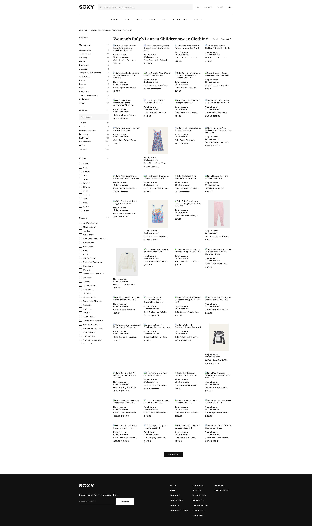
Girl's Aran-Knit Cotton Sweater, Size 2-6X (156, 261)
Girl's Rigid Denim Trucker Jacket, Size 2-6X (125, 140)
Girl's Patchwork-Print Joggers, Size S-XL (125, 213)
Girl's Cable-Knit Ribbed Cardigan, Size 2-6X (187, 112)
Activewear (84, 54)
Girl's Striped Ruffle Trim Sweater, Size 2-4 (217, 360)
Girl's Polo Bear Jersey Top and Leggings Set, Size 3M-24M (187, 215)
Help (230, 7)
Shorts (82, 84)
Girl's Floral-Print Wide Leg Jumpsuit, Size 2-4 (156, 163)
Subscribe (125, 502)
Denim (82, 61)
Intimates (84, 65)
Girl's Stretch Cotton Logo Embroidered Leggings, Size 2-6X (125, 60)
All (80, 30)
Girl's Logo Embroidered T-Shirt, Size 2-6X (217, 412)
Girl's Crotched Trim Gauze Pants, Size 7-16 (187, 188)
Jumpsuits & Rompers (90, 72)
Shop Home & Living (179, 510)
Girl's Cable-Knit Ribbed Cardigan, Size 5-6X (156, 412)
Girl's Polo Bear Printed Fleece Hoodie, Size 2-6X (187, 58)
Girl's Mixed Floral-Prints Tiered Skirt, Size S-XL (125, 412)
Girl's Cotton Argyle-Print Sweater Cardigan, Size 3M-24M (187, 312)
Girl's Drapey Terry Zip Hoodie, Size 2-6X (217, 188)
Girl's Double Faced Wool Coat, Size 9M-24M (156, 85)
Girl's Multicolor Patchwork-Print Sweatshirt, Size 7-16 (125, 115)
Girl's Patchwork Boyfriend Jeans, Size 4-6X (187, 337)
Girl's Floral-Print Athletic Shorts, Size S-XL (217, 437)
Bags (152, 19)
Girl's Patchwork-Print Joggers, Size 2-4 (156, 385)
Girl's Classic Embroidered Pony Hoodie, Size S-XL (125, 337)
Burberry (83, 134)
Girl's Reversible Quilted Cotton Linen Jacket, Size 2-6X (156, 60)
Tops (81, 103)
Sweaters (84, 91)
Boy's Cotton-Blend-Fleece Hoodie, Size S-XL (217, 85)
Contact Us (198, 515)
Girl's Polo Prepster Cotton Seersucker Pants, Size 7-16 (217, 387)
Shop (197, 7)
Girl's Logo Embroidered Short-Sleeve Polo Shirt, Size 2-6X (125, 87)
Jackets (83, 69)
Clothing (83, 57)
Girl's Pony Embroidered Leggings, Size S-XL (217, 236)
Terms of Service (200, 505)
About (221, 7)
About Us (197, 490)
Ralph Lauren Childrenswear (97, 30)
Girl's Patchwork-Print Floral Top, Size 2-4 (156, 236)
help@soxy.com (222, 490)
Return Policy (198, 500)
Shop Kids (174, 505)
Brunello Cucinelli (87, 130)
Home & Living (180, 19)
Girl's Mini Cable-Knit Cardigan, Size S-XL (125, 284)
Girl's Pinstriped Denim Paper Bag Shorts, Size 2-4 (125, 188)
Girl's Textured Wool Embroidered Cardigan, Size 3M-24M (217, 142)
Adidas (82, 123)
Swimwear (84, 99)
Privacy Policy (199, 510)
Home (172, 490)
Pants (82, 80)
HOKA (82, 145)
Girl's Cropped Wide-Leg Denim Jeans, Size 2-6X (217, 309)
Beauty (198, 19)
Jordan (82, 149)
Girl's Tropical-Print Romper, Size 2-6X (156, 112)
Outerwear (84, 76)
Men (127, 19)
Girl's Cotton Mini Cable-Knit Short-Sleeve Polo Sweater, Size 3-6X (187, 87)
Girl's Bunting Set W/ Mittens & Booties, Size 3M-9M (125, 387)
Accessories (85, 50)
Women (114, 19)
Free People (85, 141)
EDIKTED (83, 138)
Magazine (209, 7)
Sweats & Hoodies (88, 95)
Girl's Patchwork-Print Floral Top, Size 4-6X (125, 437)
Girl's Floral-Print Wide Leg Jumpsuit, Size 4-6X (217, 112)
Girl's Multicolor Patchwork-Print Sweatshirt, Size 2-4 (156, 312)
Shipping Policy (199, 495)
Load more (173, 454)
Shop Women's (176, 500)
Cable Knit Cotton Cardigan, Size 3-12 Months (156, 337)
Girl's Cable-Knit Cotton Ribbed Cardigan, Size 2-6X (187, 261)
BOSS (82, 126)
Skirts (82, 88)
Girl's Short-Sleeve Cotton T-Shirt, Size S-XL (217, 58)
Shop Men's (175, 495)
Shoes (139, 19)
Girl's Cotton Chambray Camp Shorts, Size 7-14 (156, 188)
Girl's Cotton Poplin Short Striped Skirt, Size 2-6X (125, 309)
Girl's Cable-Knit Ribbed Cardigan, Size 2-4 (187, 437)
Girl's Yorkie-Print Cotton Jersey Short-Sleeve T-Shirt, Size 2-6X (217, 264)
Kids (164, 19)
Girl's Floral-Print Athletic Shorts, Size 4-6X (187, 140)
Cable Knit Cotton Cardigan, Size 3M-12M (187, 385)
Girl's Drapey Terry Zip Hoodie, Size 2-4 (156, 437)
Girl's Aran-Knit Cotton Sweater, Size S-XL (187, 412)
